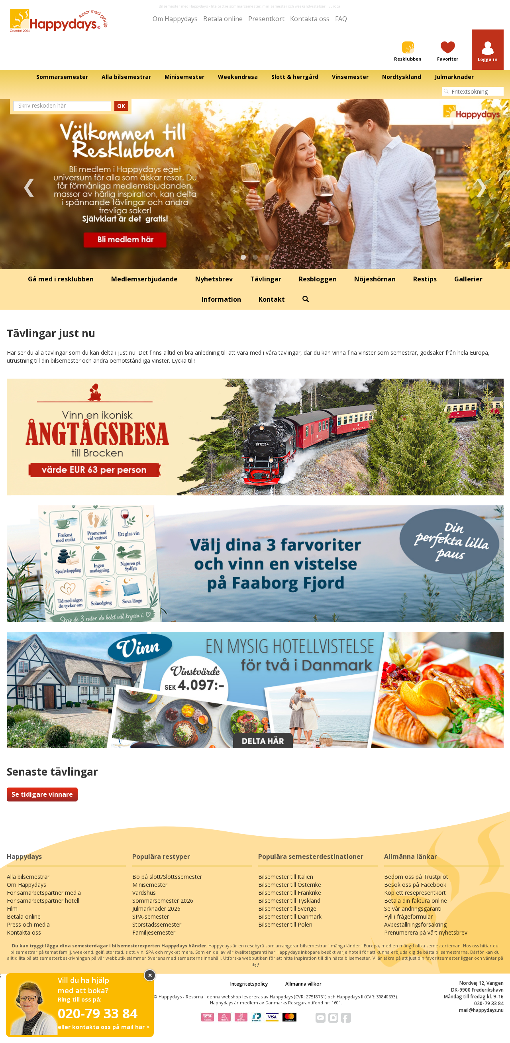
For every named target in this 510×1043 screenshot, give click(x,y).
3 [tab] (267, 257)
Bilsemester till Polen (285, 924)
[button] (488, 52)
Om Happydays (175, 18)
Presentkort (266, 18)
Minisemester (149, 884)
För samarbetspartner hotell (43, 900)
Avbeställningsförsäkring (415, 924)
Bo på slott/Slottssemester (167, 876)
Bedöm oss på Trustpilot (416, 876)
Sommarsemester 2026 (162, 900)
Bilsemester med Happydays (183, 6)
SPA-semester (150, 916)
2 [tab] (255, 257)
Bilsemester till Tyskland (289, 900)
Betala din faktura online (415, 900)
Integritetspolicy (249, 983)
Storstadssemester (156, 924)
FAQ (341, 18)
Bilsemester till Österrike (289, 884)
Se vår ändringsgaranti (412, 908)
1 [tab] (243, 257)
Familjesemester (153, 932)
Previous (29, 184)
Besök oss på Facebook (415, 884)
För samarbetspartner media (44, 892)
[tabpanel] (255, 184)
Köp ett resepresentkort (415, 892)
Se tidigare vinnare (42, 794)
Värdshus (144, 892)
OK (121, 106)
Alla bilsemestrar (28, 876)
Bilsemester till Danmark (290, 916)
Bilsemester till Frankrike (289, 892)
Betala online (223, 18)
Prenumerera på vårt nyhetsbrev (425, 932)
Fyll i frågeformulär (408, 916)
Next (481, 184)
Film (12, 908)
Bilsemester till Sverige (287, 908)
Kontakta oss (310, 18)
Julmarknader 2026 (156, 908)
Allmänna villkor (303, 983)
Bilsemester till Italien (285, 876)
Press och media (28, 924)
